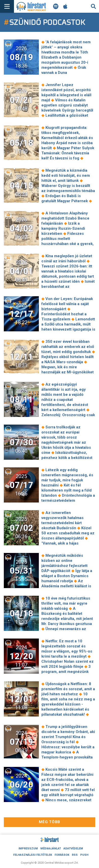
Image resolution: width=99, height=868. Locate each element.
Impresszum (28, 848)
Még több (49, 822)
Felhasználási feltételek (32, 855)
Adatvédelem (73, 848)
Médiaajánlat (50, 848)
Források (62, 855)
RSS (75, 855)
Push (84, 855)
